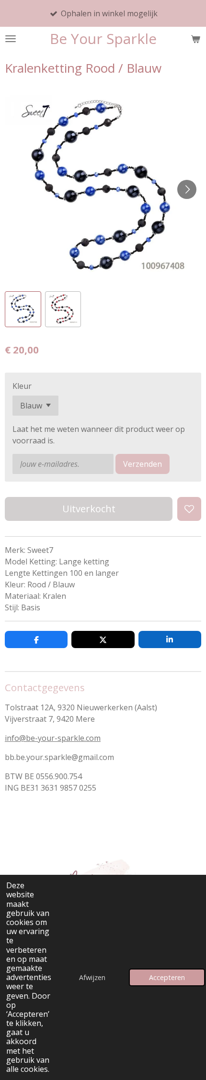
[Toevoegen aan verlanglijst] (189, 509)
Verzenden (142, 464)
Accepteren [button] (167, 977)
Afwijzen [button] (92, 977)
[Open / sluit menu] (10, 39)
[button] (23, 309)
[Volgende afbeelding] (186, 189)
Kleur (22, 386)
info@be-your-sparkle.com (53, 738)
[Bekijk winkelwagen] (195, 39)
